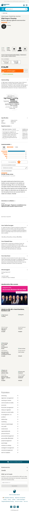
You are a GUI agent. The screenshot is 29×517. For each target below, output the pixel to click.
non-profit (3, 426)
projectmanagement (6, 440)
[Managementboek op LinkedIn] (11, 507)
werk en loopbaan (5, 452)
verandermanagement (7, 450)
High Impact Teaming (4, 329)
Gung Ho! (20, 328)
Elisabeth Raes (12, 16)
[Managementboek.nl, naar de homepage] (5, 5)
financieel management (7, 407)
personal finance (5, 433)
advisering (4, 395)
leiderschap (4, 419)
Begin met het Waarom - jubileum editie (5, 378)
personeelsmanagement (7, 436)
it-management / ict (6, 414)
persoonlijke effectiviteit (7, 438)
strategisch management (7, 447)
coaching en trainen (6, 400)
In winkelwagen (10, 71)
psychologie (4, 443)
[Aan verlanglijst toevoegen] (26, 70)
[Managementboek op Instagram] (18, 507)
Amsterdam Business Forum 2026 (14, 289)
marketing (3, 421)
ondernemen (4, 428)
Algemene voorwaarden (20, 497)
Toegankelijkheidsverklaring (7, 501)
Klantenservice (5, 467)
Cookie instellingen (21, 499)
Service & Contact (19, 501)
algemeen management (7, 398)
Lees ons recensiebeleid (6, 170)
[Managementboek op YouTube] (14, 507)
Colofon (5, 499)
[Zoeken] (26, 9)
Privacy (9, 499)
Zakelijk (3, 470)
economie (3, 405)
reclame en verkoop (6, 445)
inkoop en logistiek (6, 410)
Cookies (13, 499)
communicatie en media (7, 402)
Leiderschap (4, 13)
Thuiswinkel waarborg (9, 497)
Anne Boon (18, 16)
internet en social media (7, 412)
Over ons (26, 501)
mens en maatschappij (7, 424)
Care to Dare (21, 352)
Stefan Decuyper (5, 16)
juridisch (3, 417)
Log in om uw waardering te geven (8, 164)
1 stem (9, 22)
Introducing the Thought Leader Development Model (6, 353)
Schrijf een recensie (7, 167)
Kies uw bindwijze (5, 59)
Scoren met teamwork (21, 377)
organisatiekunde (5, 431)
